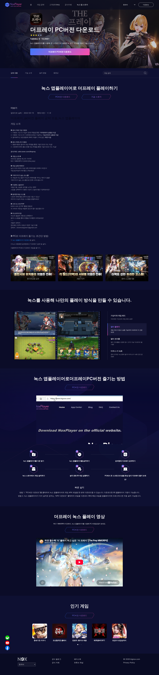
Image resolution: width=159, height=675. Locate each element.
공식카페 (68, 5)
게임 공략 (40, 5)
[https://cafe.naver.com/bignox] (7, 637)
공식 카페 (55, 663)
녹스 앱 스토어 (82, 5)
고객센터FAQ (54, 5)
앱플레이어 (19, 240)
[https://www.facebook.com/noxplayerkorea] (7, 648)
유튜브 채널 (78, 663)
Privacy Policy (129, 663)
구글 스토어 (96, 97)
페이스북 (77, 659)
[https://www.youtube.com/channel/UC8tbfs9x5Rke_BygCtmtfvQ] (7, 643)
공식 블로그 (56, 659)
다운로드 (26, 240)
